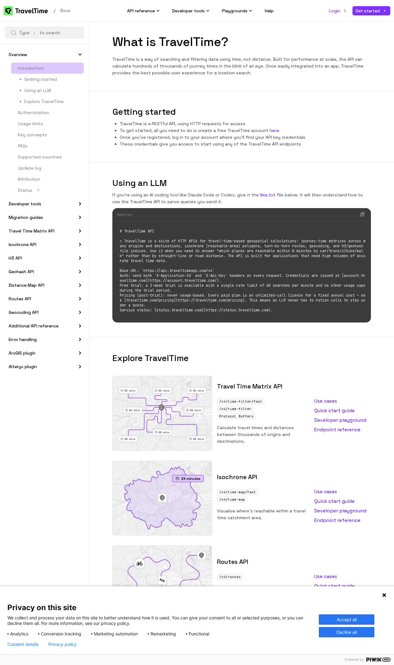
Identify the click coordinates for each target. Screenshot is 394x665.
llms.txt (267, 195)
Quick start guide (334, 410)
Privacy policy (62, 644)
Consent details (22, 644)
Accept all (347, 619)
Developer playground (340, 420)
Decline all (346, 632)
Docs (65, 10)
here (274, 130)
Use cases (325, 401)
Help (269, 11)
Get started (368, 11)
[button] (13, 32)
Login (334, 11)
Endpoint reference (337, 429)
